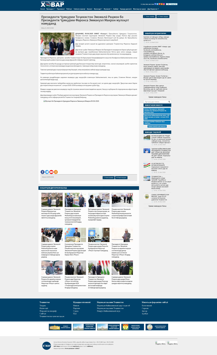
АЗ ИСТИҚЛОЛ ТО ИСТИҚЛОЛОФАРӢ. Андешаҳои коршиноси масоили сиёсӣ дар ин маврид (159, 166)
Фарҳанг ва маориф (48, 311)
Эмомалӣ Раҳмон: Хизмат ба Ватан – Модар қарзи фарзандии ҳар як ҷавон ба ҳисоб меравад (157, 77)
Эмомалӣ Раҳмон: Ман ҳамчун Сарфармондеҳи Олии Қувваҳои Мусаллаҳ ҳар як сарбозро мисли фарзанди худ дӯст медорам (155, 88)
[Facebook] (43, 172)
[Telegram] (47, 172)
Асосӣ (42, 9)
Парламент (61, 9)
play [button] (168, 4)
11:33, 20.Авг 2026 (158, 202)
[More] (56, 172)
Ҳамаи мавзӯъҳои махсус (157, 126)
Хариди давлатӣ (126, 9)
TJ (141, 4)
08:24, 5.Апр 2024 (150, 72)
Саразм (145, 308)
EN (147, 4)
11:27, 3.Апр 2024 (150, 93)
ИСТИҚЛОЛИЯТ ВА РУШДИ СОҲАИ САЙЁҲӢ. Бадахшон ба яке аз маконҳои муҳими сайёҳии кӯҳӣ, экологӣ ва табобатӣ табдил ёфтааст (161, 139)
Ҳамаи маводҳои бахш (157, 97)
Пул (75, 314)
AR (150, 4)
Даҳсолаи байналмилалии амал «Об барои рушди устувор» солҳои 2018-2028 (156, 117)
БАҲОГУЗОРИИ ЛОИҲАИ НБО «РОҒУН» (154, 122)
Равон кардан (163, 16)
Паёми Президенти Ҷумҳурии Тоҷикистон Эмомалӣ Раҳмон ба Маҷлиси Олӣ (155, 110)
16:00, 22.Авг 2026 (158, 144)
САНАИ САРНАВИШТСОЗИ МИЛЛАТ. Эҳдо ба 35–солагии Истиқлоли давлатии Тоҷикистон (160, 197)
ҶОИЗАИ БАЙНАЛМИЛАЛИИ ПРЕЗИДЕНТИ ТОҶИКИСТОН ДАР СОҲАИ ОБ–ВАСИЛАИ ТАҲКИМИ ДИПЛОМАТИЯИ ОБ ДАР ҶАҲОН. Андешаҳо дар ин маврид (161, 153)
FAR (153, 4)
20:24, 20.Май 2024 (151, 42)
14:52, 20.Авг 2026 (158, 190)
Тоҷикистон (45, 302)
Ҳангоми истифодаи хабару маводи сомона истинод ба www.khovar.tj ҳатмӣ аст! (156, 38)
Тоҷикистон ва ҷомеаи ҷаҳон (52, 316)
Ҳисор (144, 311)
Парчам (76, 308)
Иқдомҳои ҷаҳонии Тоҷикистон (110, 302)
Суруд (75, 311)
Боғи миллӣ (147, 306)
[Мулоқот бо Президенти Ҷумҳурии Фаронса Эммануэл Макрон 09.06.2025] (88, 134)
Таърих (43, 306)
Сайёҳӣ (115, 9)
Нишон (76, 306)
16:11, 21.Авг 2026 (158, 172)
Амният (89, 9)
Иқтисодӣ (44, 308)
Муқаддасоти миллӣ (82, 302)
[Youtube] (51, 172)
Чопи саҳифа (149, 16)
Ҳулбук (145, 314)
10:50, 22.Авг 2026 (158, 159)
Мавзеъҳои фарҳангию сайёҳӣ (155, 302)
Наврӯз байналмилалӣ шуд (108, 311)
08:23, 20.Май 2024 (151, 60)
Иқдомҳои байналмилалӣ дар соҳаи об (113, 306)
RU (144, 4)
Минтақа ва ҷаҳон (139, 9)
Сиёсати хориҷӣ (79, 9)
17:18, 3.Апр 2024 (150, 81)
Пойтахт (69, 9)
